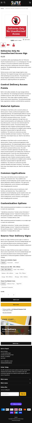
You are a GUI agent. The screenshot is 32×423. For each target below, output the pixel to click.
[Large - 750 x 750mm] (21, 275)
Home (2, 8)
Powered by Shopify (16, 420)
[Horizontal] (10, 264)
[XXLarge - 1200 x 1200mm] (21, 278)
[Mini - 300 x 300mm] (7, 271)
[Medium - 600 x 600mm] (8, 275)
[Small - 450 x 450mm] (19, 271)
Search (16, 417)
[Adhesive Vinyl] (11, 285)
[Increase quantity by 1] (14, 295)
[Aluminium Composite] (7, 289)
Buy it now (16, 304)
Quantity (2, 291)
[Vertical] (17, 264)
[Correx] (3, 285)
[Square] (3, 264)
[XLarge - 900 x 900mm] (7, 278)
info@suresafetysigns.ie (6, 362)
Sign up (23, 394)
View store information (7, 312)
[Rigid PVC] (19, 285)
